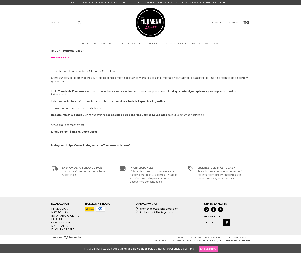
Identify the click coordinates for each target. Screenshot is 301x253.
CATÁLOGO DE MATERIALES (178, 43)
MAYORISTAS (108, 43)
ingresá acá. (209, 241)
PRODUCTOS (88, 43)
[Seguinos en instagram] (206, 209)
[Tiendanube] (66, 238)
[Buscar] (79, 22)
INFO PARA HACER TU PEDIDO (138, 43)
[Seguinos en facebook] (213, 209)
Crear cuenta (217, 23)
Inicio (54, 50)
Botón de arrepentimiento (234, 241)
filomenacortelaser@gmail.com (159, 208)
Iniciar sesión (233, 23)
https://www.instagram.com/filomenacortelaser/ (98, 145)
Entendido (208, 248)
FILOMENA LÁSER (210, 43)
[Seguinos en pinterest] (220, 209)
